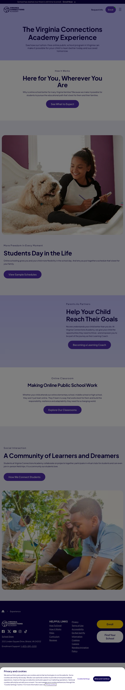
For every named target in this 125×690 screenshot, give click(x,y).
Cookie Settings (83, 679)
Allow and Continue (101, 679)
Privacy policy (51, 685)
